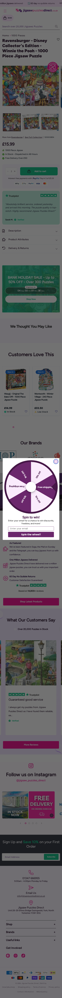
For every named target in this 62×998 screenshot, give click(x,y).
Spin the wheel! (31, 534)
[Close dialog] (56, 461)
